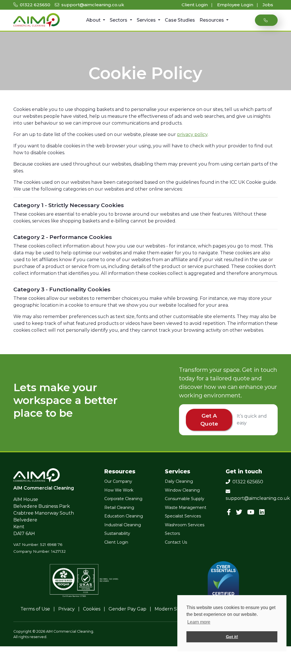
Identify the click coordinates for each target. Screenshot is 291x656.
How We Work (118, 490)
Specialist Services (183, 516)
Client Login (195, 4)
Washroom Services (184, 524)
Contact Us (176, 542)
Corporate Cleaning (123, 498)
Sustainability (117, 533)
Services (147, 20)
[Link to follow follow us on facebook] (230, 512)
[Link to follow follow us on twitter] (240, 512)
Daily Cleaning (179, 481)
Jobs (268, 4)
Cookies (91, 609)
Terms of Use (35, 609)
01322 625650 (34, 4)
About (94, 20)
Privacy (66, 609)
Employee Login (235, 4)
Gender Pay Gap (127, 609)
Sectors (119, 20)
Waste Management (185, 507)
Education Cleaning (123, 516)
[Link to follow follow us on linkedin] (263, 512)
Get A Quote (209, 419)
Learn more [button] (198, 622)
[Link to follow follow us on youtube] (252, 512)
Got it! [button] (232, 636)
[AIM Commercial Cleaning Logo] (36, 20)
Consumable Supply (184, 498)
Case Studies (180, 20)
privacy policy (192, 134)
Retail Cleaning (119, 507)
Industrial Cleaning (122, 524)
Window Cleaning (182, 490)
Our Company (118, 481)
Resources (212, 20)
